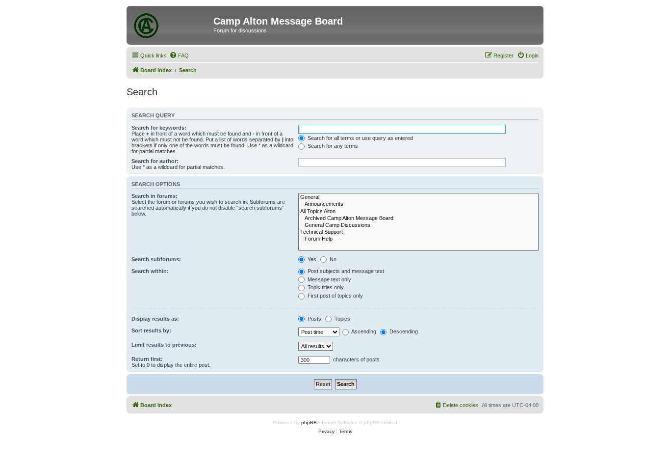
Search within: (150, 271)
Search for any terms (332, 146)
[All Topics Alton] (418, 211)
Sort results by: (151, 330)
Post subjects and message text (345, 271)
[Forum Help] (418, 239)
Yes (311, 259)
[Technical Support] (418, 232)
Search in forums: (154, 196)
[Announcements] (418, 204)
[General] (418, 197)
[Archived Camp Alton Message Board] (418, 218)
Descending (403, 331)
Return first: (147, 359)
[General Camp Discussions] (418, 225)
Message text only (328, 279)
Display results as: (155, 319)
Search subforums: (156, 259)
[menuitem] (179, 55)
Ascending (363, 331)
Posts (313, 319)
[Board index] (171, 24)
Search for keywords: (158, 128)
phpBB (309, 422)
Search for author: (155, 161)
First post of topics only (334, 296)
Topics (341, 319)
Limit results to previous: (164, 345)
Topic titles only (325, 287)
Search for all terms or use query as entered (359, 138)
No (332, 259)
